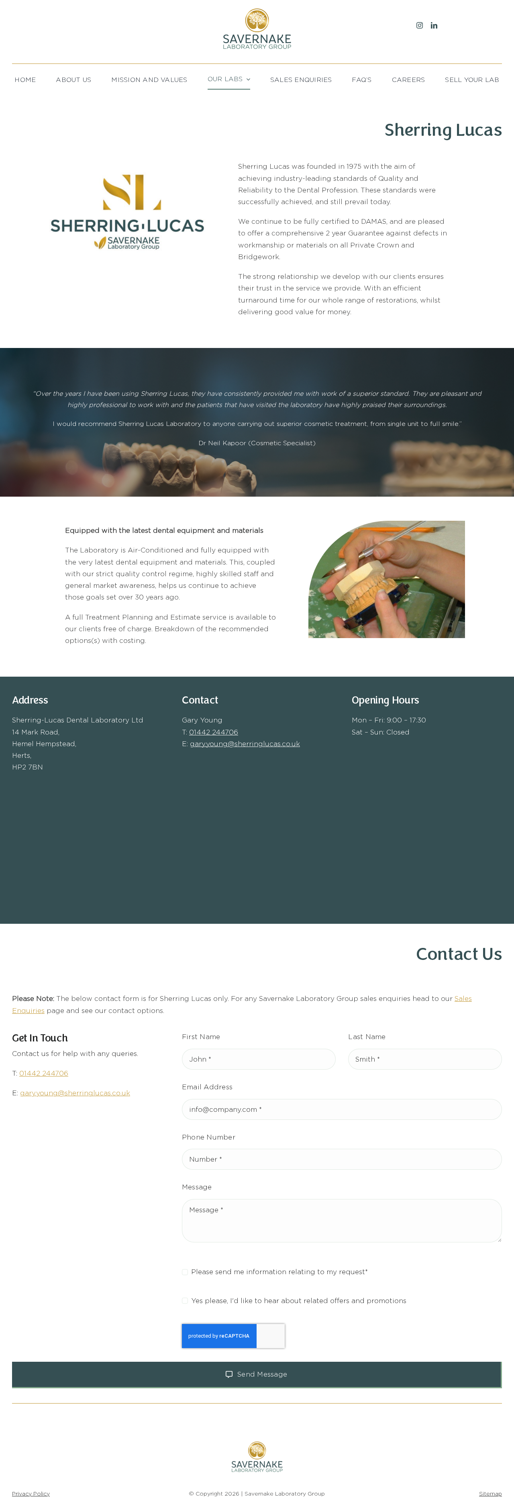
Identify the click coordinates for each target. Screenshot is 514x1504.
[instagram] (419, 25)
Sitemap (490, 1493)
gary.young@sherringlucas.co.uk (245, 743)
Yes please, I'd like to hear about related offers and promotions (298, 1300)
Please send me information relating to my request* (279, 1271)
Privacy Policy (31, 1493)
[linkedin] (434, 25)
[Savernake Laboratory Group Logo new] (257, 9)
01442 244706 (213, 732)
